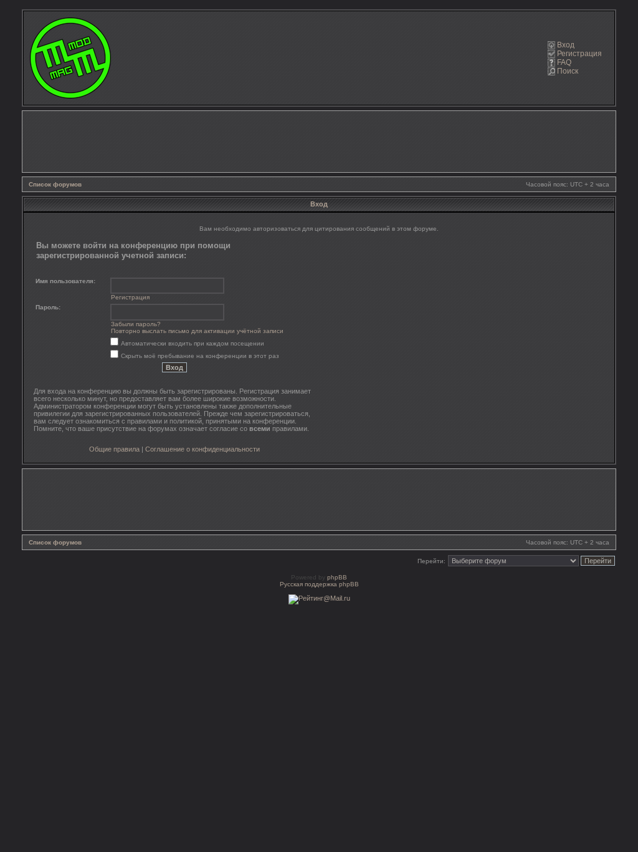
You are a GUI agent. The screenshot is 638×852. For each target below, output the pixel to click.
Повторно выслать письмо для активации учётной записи (197, 330)
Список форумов (55, 184)
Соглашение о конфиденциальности (202, 449)
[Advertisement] (319, 142)
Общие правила (114, 449)
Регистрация (579, 53)
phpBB (337, 577)
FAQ (564, 62)
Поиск (567, 71)
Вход (565, 45)
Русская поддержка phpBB (319, 584)
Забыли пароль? (136, 324)
